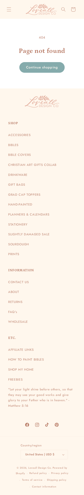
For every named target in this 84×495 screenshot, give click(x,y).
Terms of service (32, 480)
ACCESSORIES (19, 135)
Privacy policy (60, 473)
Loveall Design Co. (40, 468)
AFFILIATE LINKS (21, 350)
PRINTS (13, 254)
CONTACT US (18, 282)
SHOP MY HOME (21, 369)
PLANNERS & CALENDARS (28, 214)
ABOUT (13, 292)
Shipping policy (56, 480)
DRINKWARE (18, 175)
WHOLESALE (18, 322)
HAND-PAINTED (20, 204)
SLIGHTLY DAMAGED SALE (29, 234)
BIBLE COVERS (19, 155)
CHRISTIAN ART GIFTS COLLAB (32, 165)
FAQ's (12, 312)
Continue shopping (42, 67)
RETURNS (15, 302)
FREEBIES (15, 379)
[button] (9, 9)
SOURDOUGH (18, 244)
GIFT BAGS (16, 184)
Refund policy (38, 473)
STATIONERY (18, 224)
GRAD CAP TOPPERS (24, 194)
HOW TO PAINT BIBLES (26, 359)
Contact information (44, 486)
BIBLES (13, 145)
